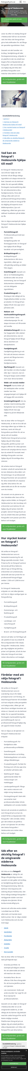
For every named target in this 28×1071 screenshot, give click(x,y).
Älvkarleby (8, 940)
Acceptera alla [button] (14, 1063)
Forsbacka (8, 936)
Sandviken (8, 932)
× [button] (26, 1050)
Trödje (6, 948)
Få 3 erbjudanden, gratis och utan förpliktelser (12, 20)
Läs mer (11, 1060)
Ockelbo (7, 944)
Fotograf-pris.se (8, 2)
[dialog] (14, 1060)
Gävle (6, 928)
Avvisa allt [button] (14, 1067)
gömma (6, 119)
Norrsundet (8, 952)
